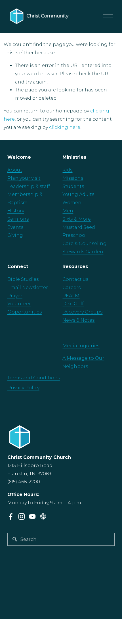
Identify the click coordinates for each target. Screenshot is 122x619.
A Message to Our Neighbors (83, 362)
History (15, 211)
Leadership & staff (28, 186)
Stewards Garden (82, 251)
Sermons (18, 219)
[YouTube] (32, 516)
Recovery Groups (82, 312)
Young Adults (78, 194)
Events (15, 227)
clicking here (64, 127)
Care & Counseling (84, 243)
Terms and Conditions (33, 377)
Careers (71, 287)
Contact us (75, 279)
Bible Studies (23, 279)
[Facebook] (10, 516)
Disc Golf (73, 303)
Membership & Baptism (25, 198)
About (14, 170)
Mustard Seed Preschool (78, 231)
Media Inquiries (80, 345)
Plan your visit (24, 178)
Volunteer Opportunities (24, 308)
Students (73, 186)
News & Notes (78, 320)
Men (67, 211)
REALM (70, 295)
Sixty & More (76, 219)
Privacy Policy (23, 387)
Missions (72, 178)
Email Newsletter (27, 287)
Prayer (14, 295)
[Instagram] (21, 516)
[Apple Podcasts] (43, 516)
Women (71, 202)
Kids (67, 170)
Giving (15, 235)
